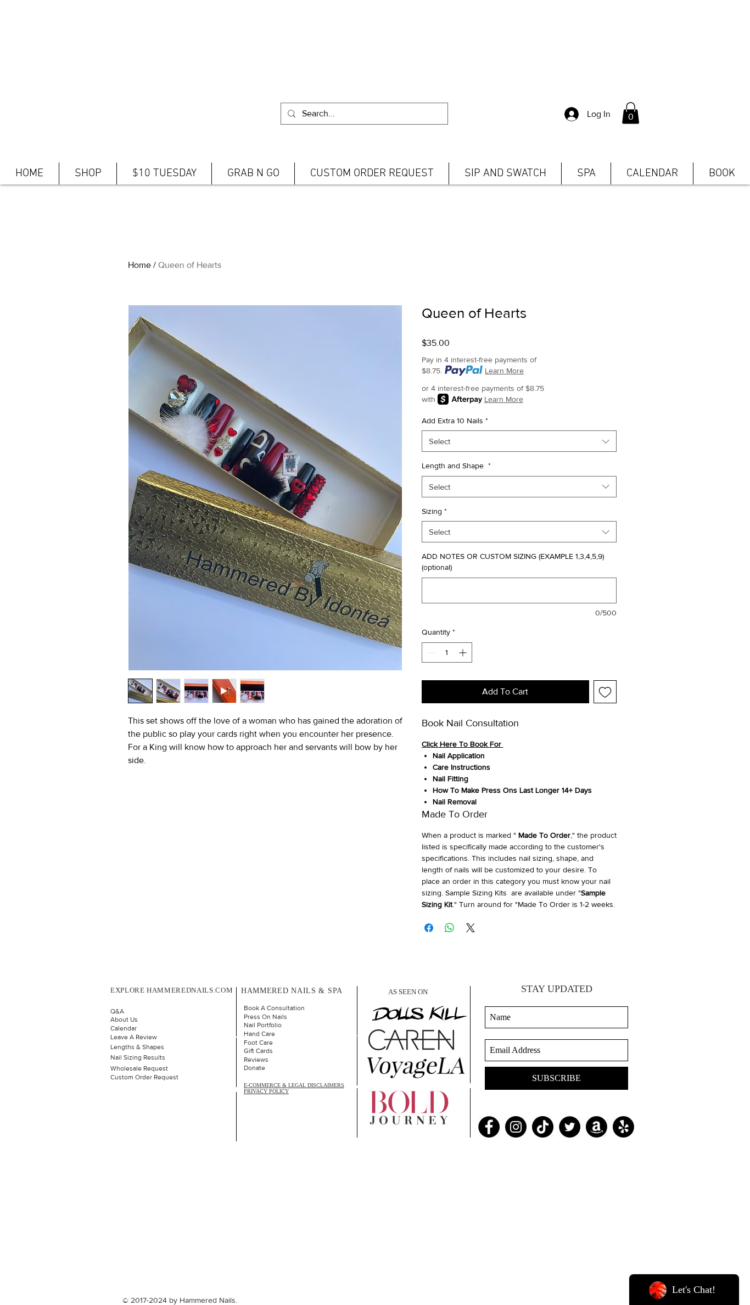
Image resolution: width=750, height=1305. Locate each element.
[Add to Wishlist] (605, 691)
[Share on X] (470, 927)
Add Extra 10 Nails (455, 420)
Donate (254, 1068)
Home (139, 265)
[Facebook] (489, 1127)
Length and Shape (456, 465)
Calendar (123, 1028)
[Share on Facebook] (428, 927)
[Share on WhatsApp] (449, 927)
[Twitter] (569, 1127)
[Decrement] (430, 652)
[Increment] (464, 652)
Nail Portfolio (263, 1025)
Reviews (256, 1059)
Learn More (504, 370)
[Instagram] (516, 1127)
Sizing (434, 511)
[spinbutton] (447, 652)
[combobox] (519, 441)
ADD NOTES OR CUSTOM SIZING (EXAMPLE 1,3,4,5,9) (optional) (513, 562)
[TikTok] (542, 1127)
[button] (631, 113)
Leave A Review (133, 1037)
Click (430, 744)
